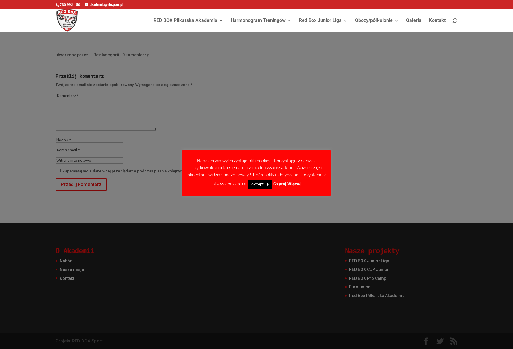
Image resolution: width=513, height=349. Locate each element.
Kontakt (437, 20)
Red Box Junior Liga (320, 20)
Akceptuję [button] (260, 184)
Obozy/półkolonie (374, 20)
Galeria (414, 20)
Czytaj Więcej (287, 184)
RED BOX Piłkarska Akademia (185, 20)
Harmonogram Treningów (258, 20)
